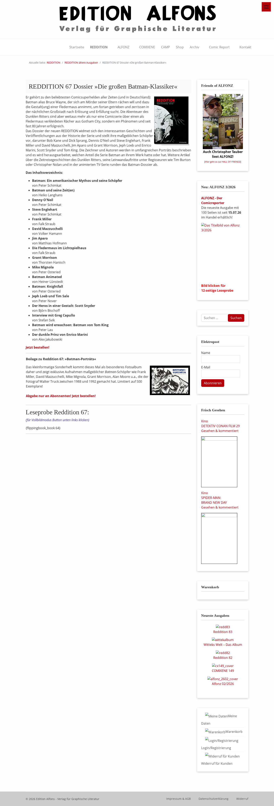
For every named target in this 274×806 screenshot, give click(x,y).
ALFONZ (123, 47)
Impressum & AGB (178, 799)
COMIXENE (147, 47)
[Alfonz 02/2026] (222, 678)
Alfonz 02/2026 (223, 684)
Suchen (236, 318)
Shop (180, 47)
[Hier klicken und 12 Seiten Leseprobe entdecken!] (222, 251)
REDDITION (99, 47)
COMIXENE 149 (223, 670)
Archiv (194, 47)
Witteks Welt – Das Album (223, 644)
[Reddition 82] (223, 652)
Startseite (76, 47)
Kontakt (245, 47)
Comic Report (219, 47)
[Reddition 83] (223, 626)
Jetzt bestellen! (37, 347)
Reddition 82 (222, 657)
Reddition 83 (222, 632)
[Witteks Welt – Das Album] (223, 639)
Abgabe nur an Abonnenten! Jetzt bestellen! (61, 396)
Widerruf (242, 799)
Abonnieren (213, 383)
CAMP (165, 47)
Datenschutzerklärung (213, 799)
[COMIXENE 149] (223, 665)
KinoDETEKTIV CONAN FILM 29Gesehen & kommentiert (220, 426)
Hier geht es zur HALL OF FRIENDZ (222, 161)
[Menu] (266, 7)
